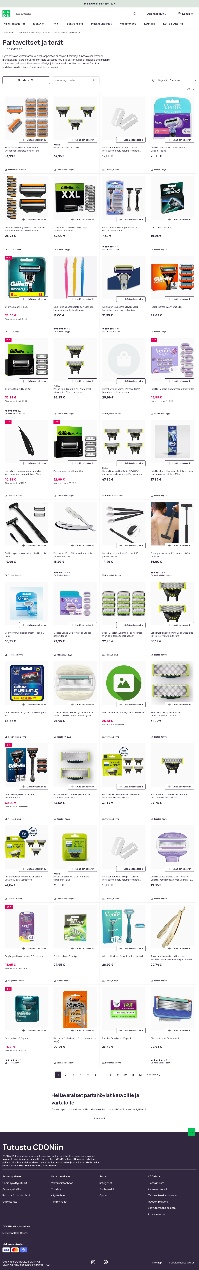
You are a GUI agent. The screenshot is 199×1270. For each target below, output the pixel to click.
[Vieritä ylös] (191, 1132)
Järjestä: (163, 80)
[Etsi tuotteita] (135, 13)
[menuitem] (14, 23)
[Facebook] (106, 1262)
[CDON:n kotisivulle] (6, 13)
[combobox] (77, 13)
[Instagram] (93, 1262)
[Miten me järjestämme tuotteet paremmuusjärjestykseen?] (154, 80)
